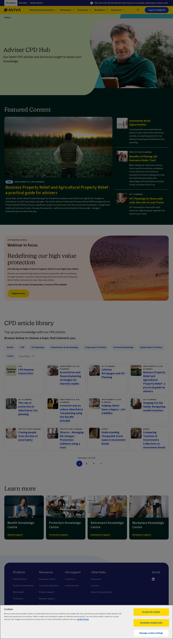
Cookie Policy (83, 619)
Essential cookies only (151, 622)
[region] (86, 622)
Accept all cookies (151, 611)
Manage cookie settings (151, 633)
